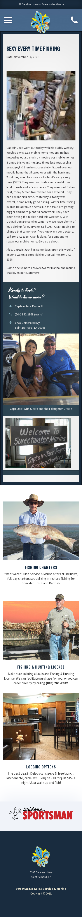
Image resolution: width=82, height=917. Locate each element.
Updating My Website (41, 905)
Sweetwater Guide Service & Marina (41, 22)
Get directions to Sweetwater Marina (41, 4)
